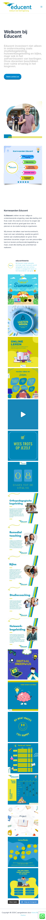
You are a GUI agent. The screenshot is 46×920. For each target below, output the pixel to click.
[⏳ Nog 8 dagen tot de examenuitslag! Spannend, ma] (23, 477)
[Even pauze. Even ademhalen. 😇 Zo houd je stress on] (23, 883)
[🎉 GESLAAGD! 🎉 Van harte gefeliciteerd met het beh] (23, 414)
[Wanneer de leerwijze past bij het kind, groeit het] (23, 696)
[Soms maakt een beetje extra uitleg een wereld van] (23, 571)
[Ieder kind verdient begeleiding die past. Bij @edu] (23, 508)
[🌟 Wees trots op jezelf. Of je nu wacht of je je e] (23, 446)
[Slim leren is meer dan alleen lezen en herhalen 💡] (23, 852)
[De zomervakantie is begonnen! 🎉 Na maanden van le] (23, 289)
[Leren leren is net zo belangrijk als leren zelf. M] (23, 602)
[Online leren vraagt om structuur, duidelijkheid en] (23, 664)
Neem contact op (12, 76)
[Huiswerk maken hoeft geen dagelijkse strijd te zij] (23, 633)
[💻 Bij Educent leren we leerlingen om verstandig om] (23, 352)
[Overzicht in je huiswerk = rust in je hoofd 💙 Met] (23, 758)
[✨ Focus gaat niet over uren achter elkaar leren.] (23, 383)
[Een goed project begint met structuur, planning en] (23, 821)
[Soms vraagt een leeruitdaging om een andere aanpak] (23, 539)
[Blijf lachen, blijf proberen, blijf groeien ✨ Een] (23, 727)
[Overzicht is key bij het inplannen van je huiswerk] (23, 789)
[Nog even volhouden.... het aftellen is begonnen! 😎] (23, 321)
